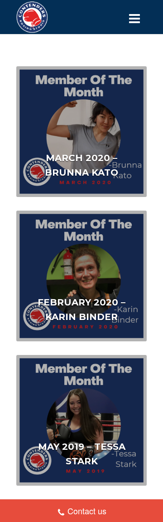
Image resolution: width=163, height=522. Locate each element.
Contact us (86, 511)
